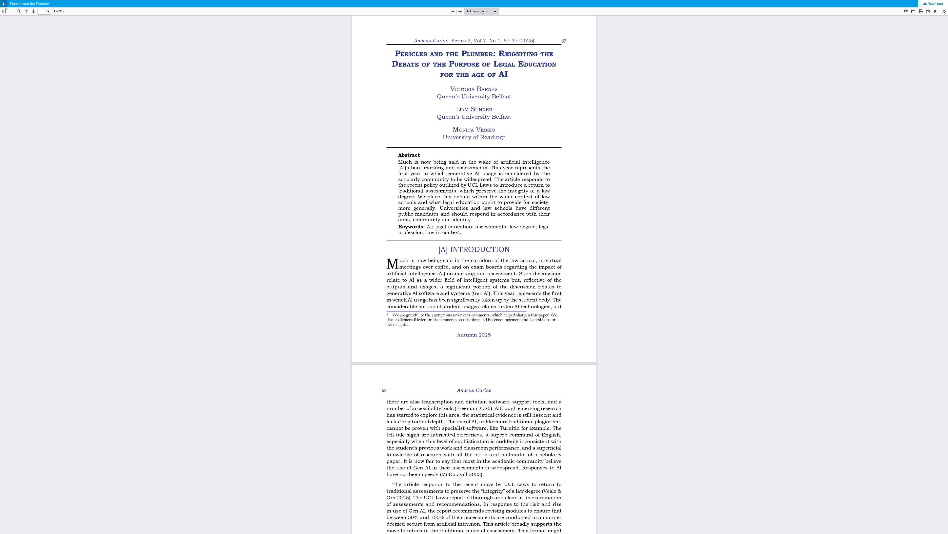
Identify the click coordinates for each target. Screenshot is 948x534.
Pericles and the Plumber (29, 3)
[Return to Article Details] (3, 3)
